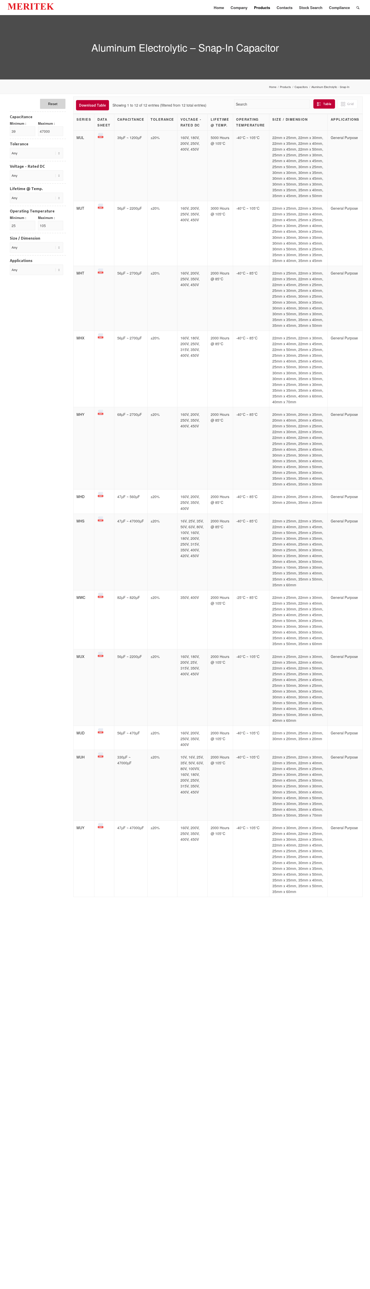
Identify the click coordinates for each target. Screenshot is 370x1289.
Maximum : (46, 123)
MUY (80, 827)
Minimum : (18, 123)
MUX (80, 656)
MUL (80, 137)
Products (285, 87)
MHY (80, 414)
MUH (81, 757)
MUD (81, 732)
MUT (80, 208)
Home (272, 87)
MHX (80, 337)
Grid (350, 104)
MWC (81, 597)
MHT (80, 273)
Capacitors (301, 87)
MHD (81, 496)
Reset (52, 104)
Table (327, 104)
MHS (80, 520)
